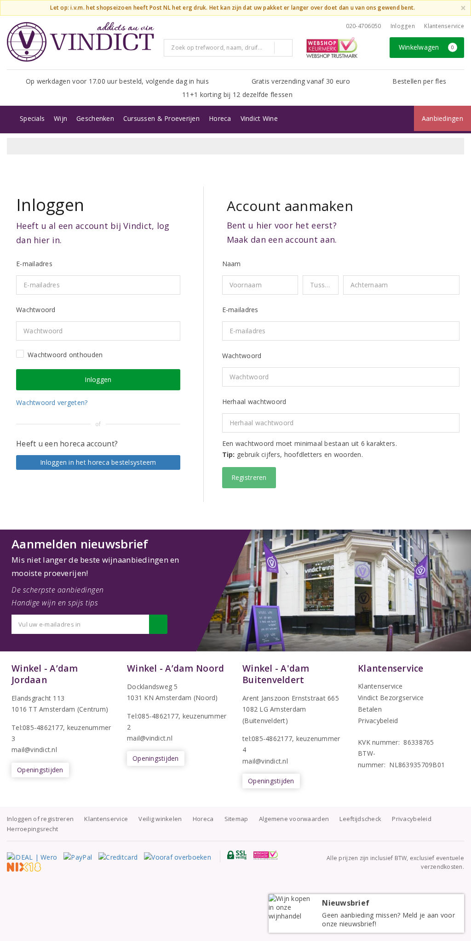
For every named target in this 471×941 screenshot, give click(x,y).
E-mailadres (240, 309)
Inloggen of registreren (40, 819)
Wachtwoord (242, 355)
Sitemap (236, 819)
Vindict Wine (259, 118)
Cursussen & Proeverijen (161, 118)
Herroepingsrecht (32, 829)
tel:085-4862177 (267, 738)
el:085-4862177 (154, 716)
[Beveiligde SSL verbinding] (265, 855)
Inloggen (403, 26)
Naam (231, 263)
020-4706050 (363, 26)
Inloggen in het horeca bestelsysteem (98, 462)
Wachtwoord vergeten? (51, 402)
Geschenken (95, 118)
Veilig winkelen (160, 819)
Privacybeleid (378, 720)
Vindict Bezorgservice (391, 697)
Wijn (60, 118)
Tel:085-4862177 (37, 727)
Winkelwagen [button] (426, 47)
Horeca (220, 118)
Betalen (370, 709)
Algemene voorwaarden (294, 819)
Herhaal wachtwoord (254, 401)
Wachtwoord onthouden (65, 354)
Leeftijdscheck (360, 819)
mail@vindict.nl (34, 749)
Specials (32, 118)
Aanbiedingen (442, 118)
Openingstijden (40, 769)
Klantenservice (444, 26)
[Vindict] (80, 41)
